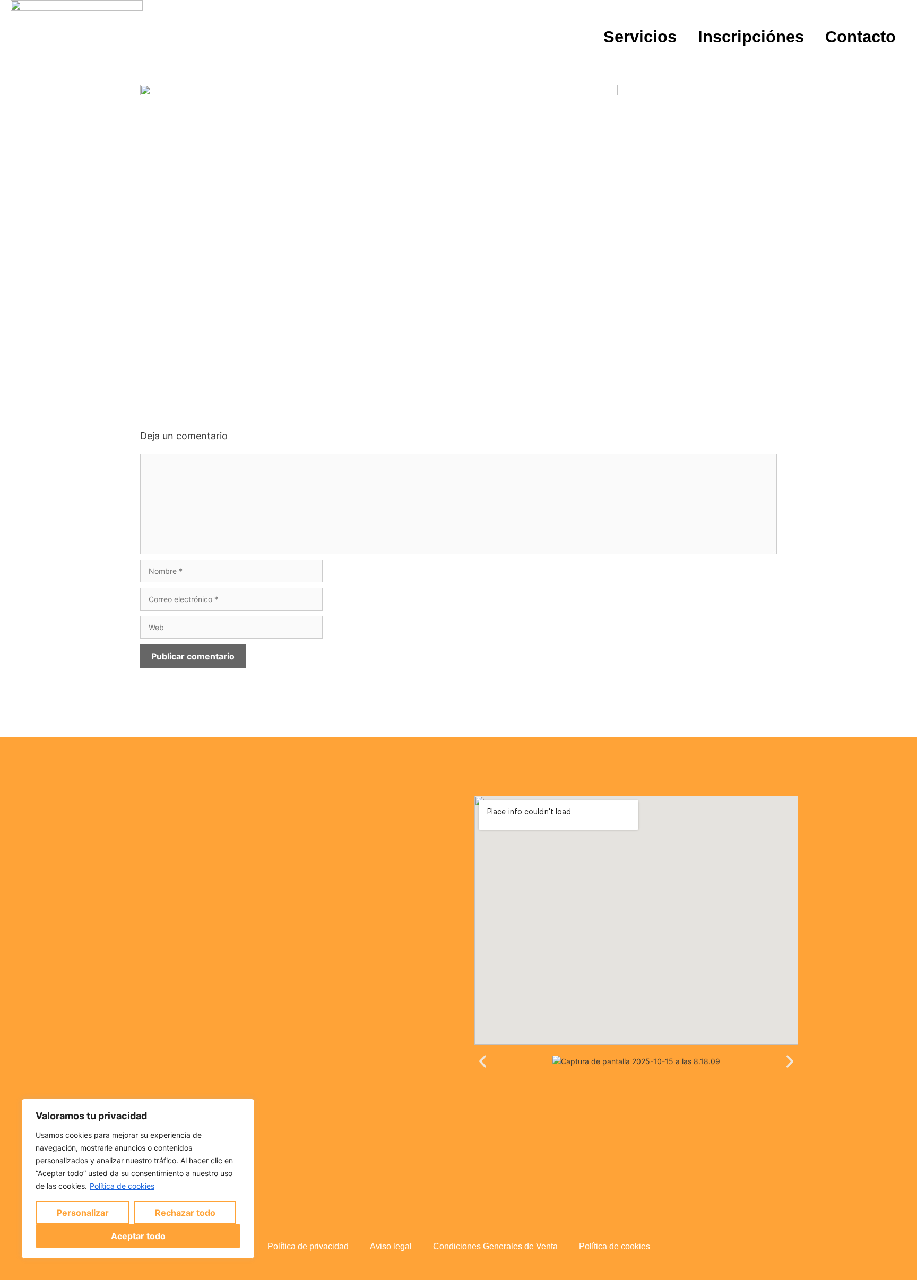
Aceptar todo (138, 1236)
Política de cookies (122, 1185)
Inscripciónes (751, 37)
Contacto (860, 37)
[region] (138, 1179)
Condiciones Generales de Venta (495, 1246)
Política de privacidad (308, 1246)
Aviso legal (391, 1246)
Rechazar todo (185, 1212)
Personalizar (83, 1212)
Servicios (640, 37)
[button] (482, 1061)
